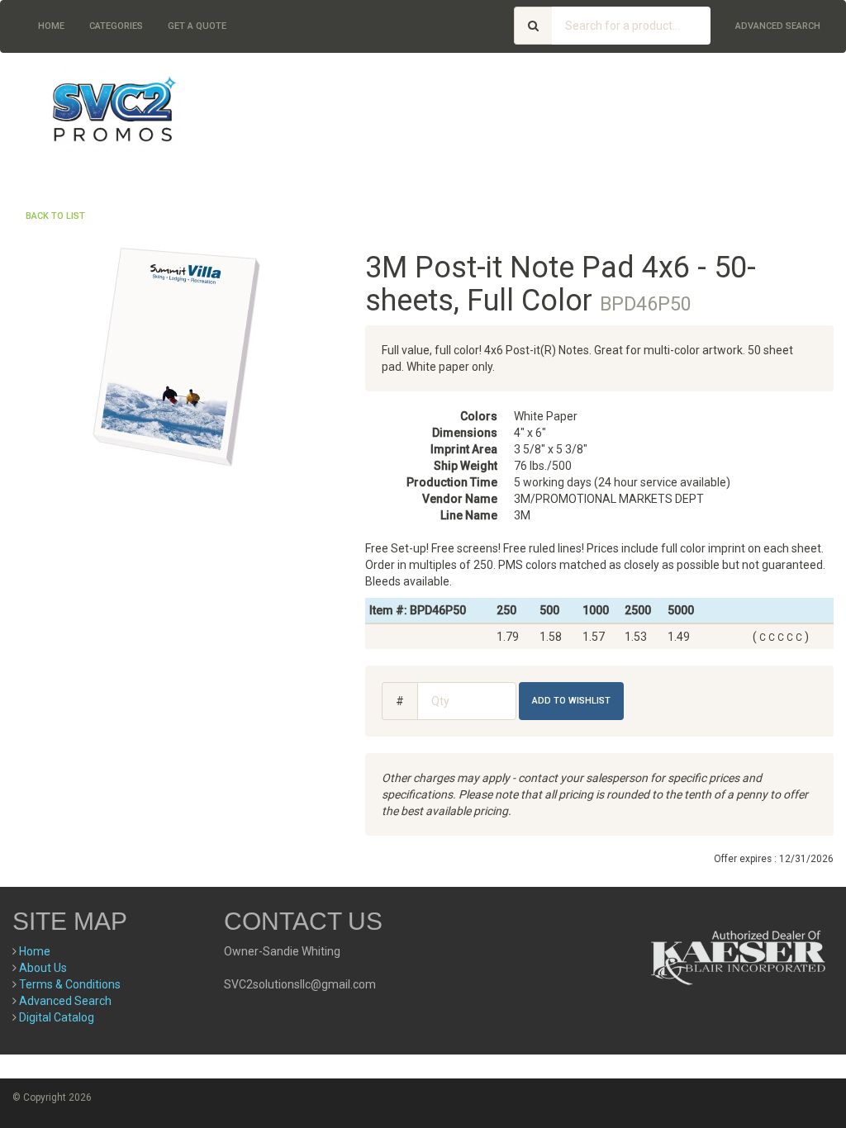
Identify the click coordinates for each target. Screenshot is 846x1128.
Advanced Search (777, 26)
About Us (43, 967)
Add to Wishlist (571, 700)
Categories (116, 26)
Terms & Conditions (70, 984)
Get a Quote (197, 26)
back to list (55, 216)
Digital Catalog (56, 1017)
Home (51, 26)
